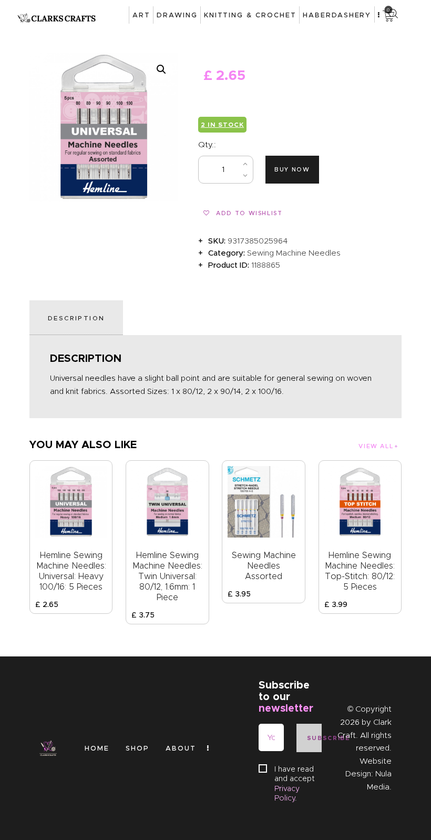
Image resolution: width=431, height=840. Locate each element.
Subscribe (314, 738)
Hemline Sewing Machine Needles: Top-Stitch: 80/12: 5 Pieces (360, 571)
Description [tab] (76, 318)
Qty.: (207, 144)
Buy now (292, 169)
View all (375, 446)
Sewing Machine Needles (294, 253)
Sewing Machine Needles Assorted (264, 565)
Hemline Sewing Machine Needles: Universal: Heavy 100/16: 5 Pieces (71, 571)
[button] (161, 69)
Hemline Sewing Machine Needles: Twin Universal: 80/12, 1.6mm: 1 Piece (167, 576)
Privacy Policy (287, 793)
